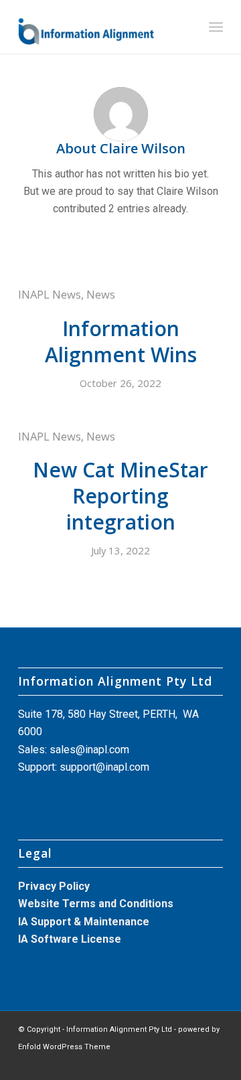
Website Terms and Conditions (95, 903)
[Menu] (216, 27)
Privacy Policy (54, 886)
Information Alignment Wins (121, 341)
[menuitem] (216, 27)
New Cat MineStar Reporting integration (120, 496)
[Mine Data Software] (100, 27)
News (100, 294)
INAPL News (49, 294)
